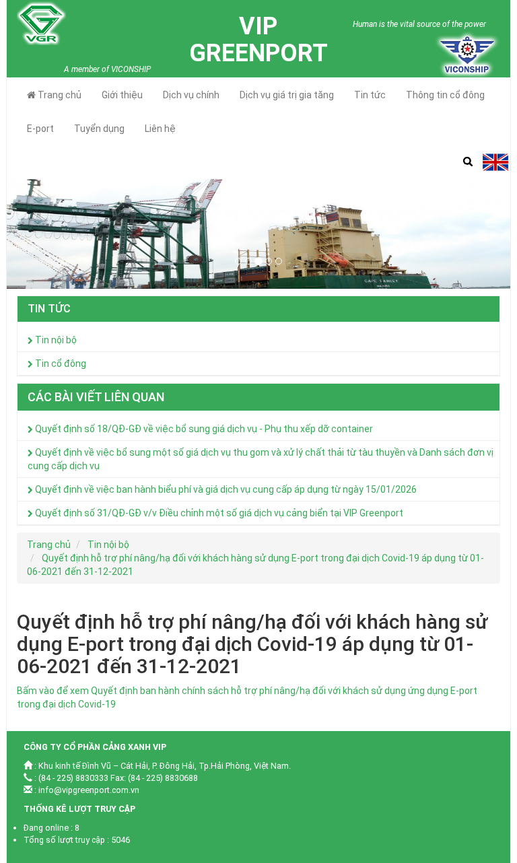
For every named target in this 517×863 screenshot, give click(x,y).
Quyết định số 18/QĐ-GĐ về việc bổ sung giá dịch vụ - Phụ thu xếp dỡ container (203, 428)
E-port (40, 128)
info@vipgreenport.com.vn (88, 790)
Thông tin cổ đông (445, 95)
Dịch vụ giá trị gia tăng (287, 95)
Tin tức (370, 95)
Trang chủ (58, 95)
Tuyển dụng (99, 128)
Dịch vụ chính (191, 95)
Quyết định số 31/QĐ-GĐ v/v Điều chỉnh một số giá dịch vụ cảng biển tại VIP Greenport (218, 513)
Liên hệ (160, 128)
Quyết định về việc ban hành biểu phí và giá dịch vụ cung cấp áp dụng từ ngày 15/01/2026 (225, 489)
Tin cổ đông (59, 363)
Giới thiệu (122, 95)
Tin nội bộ (55, 340)
